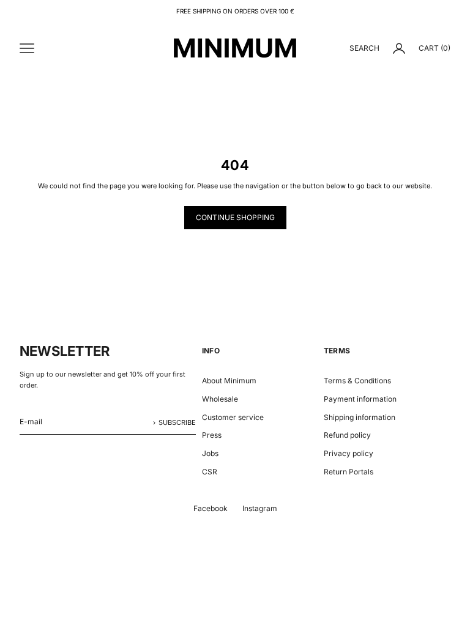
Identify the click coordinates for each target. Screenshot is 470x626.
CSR (209, 471)
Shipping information (359, 417)
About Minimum (229, 380)
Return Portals (348, 471)
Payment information (360, 398)
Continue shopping (235, 217)
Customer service (233, 417)
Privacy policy (348, 453)
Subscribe (177, 422)
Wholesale (220, 398)
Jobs (210, 453)
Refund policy (347, 435)
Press (212, 435)
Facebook (210, 508)
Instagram (259, 508)
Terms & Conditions (357, 380)
